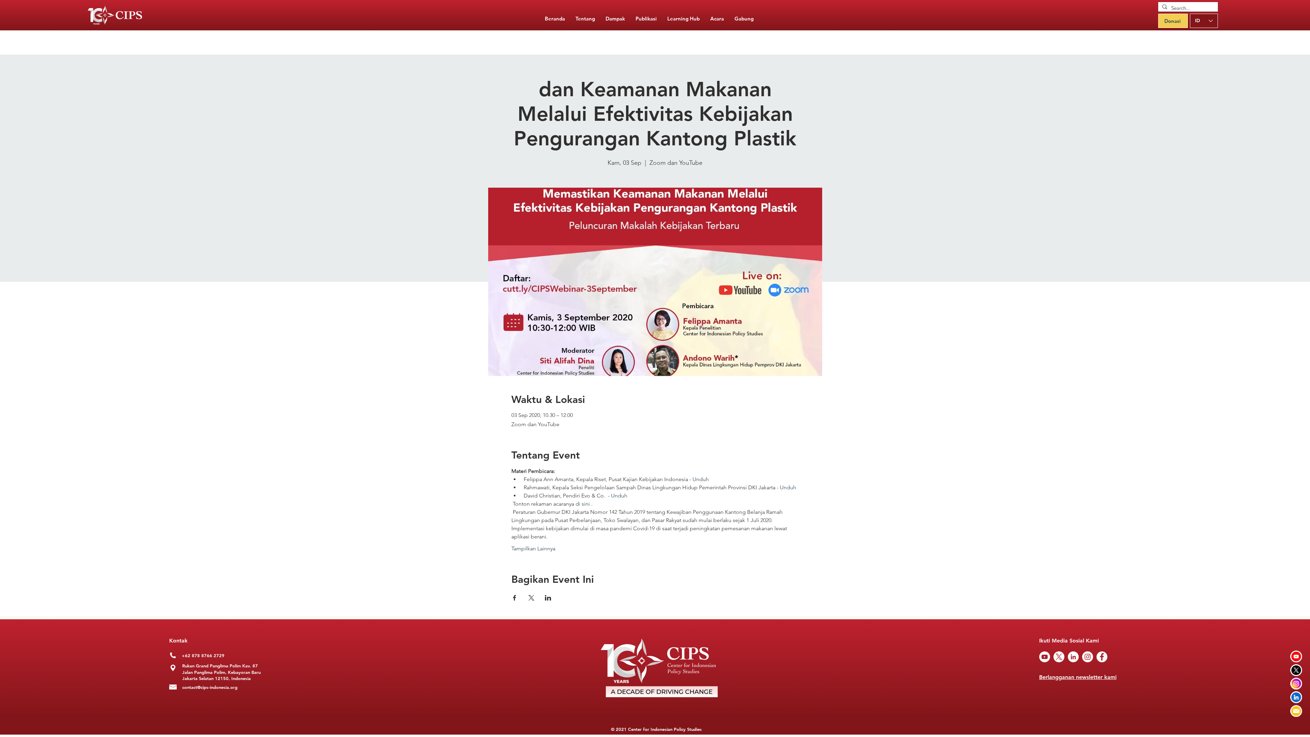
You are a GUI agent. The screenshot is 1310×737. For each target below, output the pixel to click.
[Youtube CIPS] (1296, 656)
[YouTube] (1044, 656)
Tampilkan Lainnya (533, 548)
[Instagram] (1087, 656)
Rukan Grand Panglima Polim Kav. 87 (220, 665)
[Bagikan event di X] (531, 598)
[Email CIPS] (1296, 711)
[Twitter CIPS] (1296, 670)
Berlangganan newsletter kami (1078, 677)
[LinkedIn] (1073, 656)
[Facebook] (1101, 656)
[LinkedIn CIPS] (1296, 697)
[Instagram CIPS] (1296, 684)
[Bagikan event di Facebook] (514, 598)
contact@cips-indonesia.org (209, 687)
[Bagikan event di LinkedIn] (548, 598)
